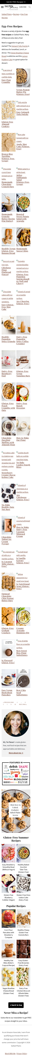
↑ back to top (16, 1005)
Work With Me (10, 1053)
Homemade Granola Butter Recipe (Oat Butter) (8, 217)
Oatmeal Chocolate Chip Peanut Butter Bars (8, 597)
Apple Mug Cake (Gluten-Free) (23, 146)
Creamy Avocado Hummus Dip (22, 630)
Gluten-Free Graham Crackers (8, 630)
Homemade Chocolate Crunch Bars (8, 184)
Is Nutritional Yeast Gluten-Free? (23, 586)
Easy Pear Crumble (6, 81)
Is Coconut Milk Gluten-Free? (8, 563)
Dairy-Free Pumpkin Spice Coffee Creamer (22, 340)
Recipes (16, 14)
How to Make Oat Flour (22, 439)
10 (15, 704)
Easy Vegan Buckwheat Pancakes (7, 692)
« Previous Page (8, 702)
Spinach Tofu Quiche (20, 46)
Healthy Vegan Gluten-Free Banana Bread (9, 250)
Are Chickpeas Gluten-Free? (23, 497)
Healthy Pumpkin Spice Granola (8, 339)
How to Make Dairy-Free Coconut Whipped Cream (22, 532)
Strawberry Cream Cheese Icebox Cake (9, 474)
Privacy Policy (21, 1053)
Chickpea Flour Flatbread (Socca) (6, 271)
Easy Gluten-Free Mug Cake (8, 306)
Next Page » (23, 704)
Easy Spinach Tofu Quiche (22, 113)
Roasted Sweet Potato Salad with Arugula (22, 217)
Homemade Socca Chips (22, 249)
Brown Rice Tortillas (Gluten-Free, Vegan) (8, 157)
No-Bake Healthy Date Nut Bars (8, 507)
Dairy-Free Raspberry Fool (7, 373)
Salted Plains (7, 14)
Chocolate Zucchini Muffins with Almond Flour (8, 441)
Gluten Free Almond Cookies (7, 124)
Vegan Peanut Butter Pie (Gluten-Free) (23, 91)
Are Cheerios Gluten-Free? (23, 302)
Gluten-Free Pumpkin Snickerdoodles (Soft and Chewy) (22, 279)
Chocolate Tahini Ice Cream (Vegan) (7, 540)
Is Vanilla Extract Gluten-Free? (23, 560)
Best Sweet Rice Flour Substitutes (22, 652)
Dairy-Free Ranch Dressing (21, 405)
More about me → (16, 753)
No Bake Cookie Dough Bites (23, 464)
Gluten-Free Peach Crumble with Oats (8, 406)
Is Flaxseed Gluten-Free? (8, 661)
